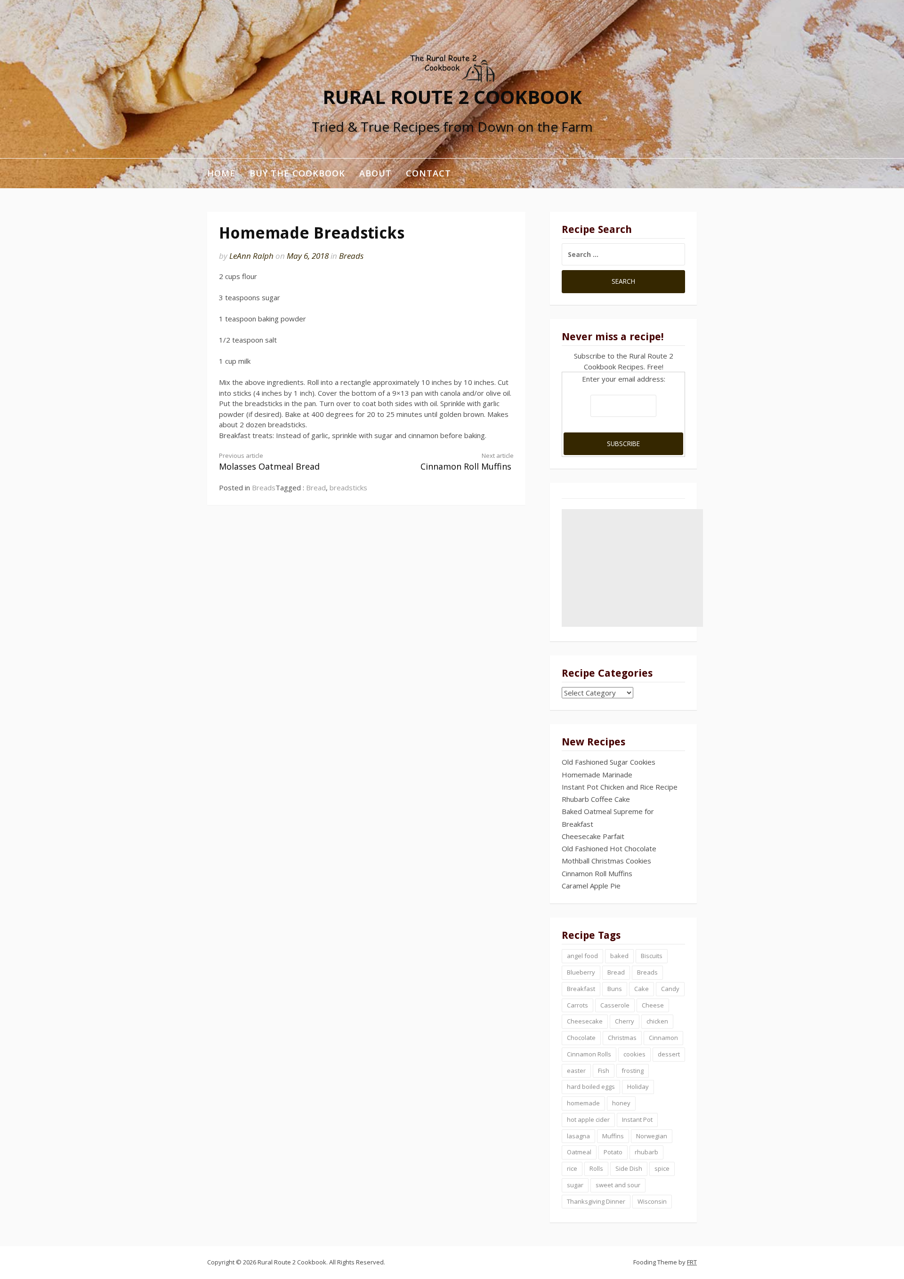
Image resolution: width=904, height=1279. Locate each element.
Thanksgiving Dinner (596, 1201)
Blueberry (581, 972)
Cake (641, 988)
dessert (669, 1054)
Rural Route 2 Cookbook (452, 96)
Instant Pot (637, 1119)
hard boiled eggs (591, 1086)
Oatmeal (579, 1152)
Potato (613, 1152)
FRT (692, 1262)
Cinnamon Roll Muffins (467, 461)
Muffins (613, 1136)
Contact (428, 173)
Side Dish (628, 1168)
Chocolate (581, 1037)
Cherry (624, 1021)
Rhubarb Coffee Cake (596, 799)
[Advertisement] (632, 568)
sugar (575, 1185)
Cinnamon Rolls (589, 1054)
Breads (351, 255)
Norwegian (651, 1136)
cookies (634, 1054)
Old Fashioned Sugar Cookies (608, 762)
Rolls (596, 1168)
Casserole (615, 1005)
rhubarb (646, 1152)
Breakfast (581, 988)
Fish (603, 1070)
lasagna (578, 1136)
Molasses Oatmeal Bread (269, 461)
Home (221, 173)
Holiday (638, 1086)
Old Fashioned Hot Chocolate (609, 848)
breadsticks (348, 487)
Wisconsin (652, 1201)
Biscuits (651, 955)
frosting (633, 1070)
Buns (614, 988)
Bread (316, 487)
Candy (670, 988)
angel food (582, 955)
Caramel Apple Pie (591, 885)
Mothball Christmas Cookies (606, 860)
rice (572, 1168)
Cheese (653, 1005)
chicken (657, 1021)
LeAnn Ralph (251, 255)
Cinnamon (663, 1037)
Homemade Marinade (597, 774)
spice (662, 1168)
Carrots (577, 1005)
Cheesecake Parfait (593, 836)
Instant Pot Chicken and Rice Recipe (620, 786)
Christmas (622, 1037)
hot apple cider (588, 1119)
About (375, 173)
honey (621, 1103)
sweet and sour (618, 1185)
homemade (583, 1103)
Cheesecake (585, 1021)
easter (576, 1070)
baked (619, 955)
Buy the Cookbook (297, 173)
